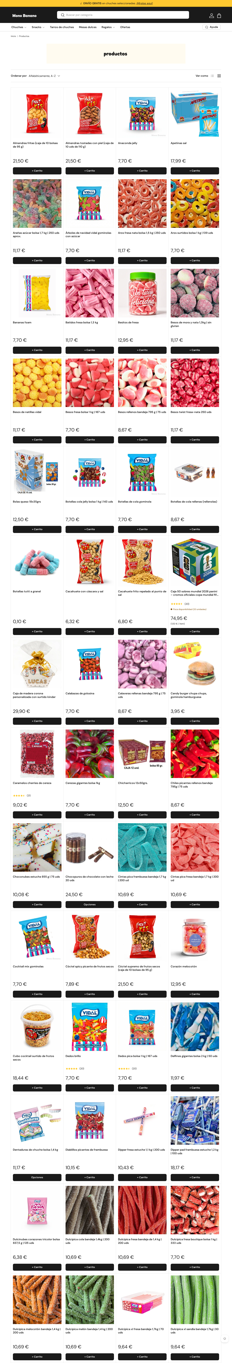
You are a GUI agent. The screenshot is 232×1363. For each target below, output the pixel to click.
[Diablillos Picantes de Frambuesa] (90, 1120)
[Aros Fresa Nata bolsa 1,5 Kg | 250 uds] (142, 203)
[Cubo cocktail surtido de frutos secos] (37, 1026)
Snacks (36, 27)
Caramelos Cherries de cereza (32, 783)
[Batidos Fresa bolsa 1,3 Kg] (90, 293)
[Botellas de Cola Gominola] (142, 472)
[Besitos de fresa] (142, 293)
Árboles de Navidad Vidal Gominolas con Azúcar (88, 234)
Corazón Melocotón (184, 966)
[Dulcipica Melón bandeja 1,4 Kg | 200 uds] (90, 1299)
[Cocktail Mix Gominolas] (37, 937)
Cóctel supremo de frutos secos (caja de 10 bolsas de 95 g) (139, 968)
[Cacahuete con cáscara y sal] (90, 562)
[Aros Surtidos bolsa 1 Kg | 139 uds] (195, 203)
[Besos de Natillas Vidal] (37, 383)
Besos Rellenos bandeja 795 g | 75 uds (142, 412)
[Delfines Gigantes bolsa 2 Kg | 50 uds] (195, 1026)
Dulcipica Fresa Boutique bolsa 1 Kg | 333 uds (194, 1241)
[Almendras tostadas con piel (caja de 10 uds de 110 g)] (90, 114)
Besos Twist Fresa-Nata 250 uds (191, 412)
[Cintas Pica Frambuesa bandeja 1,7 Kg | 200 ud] (142, 847)
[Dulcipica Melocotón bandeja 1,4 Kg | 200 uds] (37, 1299)
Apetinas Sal (178, 143)
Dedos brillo (73, 1056)
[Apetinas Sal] (195, 114)
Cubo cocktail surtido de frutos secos (33, 1057)
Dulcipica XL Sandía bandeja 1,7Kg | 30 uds (195, 1330)
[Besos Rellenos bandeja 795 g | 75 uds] (142, 383)
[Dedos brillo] (90, 1026)
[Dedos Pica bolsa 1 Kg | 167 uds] (142, 1026)
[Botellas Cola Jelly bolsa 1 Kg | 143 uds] (90, 472)
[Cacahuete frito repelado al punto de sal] (142, 562)
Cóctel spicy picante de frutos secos (90, 966)
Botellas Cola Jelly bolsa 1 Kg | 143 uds (89, 501)
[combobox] (123, 15)
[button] (219, 15)
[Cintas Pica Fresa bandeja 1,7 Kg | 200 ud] (195, 847)
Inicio (13, 36)
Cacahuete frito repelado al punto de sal (142, 593)
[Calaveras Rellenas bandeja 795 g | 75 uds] (142, 664)
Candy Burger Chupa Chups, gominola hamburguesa (189, 695)
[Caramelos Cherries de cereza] (37, 754)
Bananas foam (22, 322)
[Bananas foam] (37, 293)
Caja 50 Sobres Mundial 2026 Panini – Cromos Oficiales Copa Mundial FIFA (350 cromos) (194, 595)
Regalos (107, 27)
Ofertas (125, 27)
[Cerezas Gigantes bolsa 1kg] (90, 754)
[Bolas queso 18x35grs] (37, 472)
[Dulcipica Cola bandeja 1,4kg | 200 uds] (90, 1210)
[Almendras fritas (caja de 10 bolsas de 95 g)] (37, 114)
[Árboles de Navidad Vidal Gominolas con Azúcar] (90, 203)
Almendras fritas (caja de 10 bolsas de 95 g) (35, 144)
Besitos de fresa (128, 322)
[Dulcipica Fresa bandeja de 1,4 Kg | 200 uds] (142, 1210)
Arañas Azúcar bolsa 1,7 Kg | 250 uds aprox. (36, 234)
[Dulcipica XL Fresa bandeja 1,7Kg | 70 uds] (142, 1299)
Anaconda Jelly (127, 143)
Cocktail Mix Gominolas (28, 966)
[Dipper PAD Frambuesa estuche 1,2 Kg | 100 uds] (195, 1120)
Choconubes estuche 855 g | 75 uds (36, 876)
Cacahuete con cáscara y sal (84, 591)
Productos (24, 36)
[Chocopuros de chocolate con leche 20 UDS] (90, 847)
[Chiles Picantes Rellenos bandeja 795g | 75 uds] (195, 754)
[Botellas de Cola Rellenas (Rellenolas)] (195, 472)
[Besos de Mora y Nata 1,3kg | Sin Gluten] (195, 293)
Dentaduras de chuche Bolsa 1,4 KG (35, 1150)
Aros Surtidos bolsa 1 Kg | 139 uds (192, 233)
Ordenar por (19, 76)
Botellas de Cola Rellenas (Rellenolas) (194, 501)
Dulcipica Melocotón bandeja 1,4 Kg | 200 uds (36, 1330)
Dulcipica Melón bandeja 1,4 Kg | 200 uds (89, 1330)
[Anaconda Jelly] (142, 114)
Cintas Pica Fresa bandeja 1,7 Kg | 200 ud (195, 878)
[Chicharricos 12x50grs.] (142, 754)
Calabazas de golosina (80, 693)
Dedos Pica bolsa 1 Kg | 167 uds (137, 1056)
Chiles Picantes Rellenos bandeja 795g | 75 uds (192, 784)
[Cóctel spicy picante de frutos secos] (90, 937)
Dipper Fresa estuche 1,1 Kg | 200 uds (141, 1150)
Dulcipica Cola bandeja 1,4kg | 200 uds (88, 1241)
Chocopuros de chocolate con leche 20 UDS (89, 878)
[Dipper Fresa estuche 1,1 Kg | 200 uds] (142, 1120)
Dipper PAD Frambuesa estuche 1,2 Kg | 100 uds (194, 1151)
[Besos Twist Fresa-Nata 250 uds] (195, 383)
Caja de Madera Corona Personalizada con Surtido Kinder (34, 695)
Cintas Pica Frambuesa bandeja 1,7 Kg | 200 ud (142, 878)
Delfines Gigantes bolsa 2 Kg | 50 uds (194, 1056)
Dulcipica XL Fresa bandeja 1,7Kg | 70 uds (141, 1330)
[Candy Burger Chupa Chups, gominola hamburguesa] (195, 664)
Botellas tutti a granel (27, 591)
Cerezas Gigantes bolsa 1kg (83, 783)
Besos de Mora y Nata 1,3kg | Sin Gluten (191, 324)
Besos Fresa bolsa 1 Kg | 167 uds (85, 412)
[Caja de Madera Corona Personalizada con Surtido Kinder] (37, 664)
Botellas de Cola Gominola (134, 501)
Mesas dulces (87, 27)
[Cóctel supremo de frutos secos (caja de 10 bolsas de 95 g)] (142, 937)
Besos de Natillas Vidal (27, 412)
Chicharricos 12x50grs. (133, 783)
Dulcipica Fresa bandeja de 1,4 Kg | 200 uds (140, 1241)
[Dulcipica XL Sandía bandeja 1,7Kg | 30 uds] (195, 1299)
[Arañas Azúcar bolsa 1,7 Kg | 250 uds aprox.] (37, 203)
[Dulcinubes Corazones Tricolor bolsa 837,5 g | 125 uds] (37, 1210)
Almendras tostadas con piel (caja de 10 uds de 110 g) (90, 144)
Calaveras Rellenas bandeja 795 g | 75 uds (142, 695)
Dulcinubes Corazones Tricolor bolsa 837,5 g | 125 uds (36, 1241)
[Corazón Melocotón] (195, 937)
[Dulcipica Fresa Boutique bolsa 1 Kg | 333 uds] (195, 1210)
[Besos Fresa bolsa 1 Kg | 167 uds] (90, 383)
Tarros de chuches (62, 27)
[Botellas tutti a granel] (37, 562)
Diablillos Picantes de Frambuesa (87, 1150)
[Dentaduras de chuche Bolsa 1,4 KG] (37, 1120)
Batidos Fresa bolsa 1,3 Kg (82, 322)
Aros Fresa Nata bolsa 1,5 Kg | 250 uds (142, 233)
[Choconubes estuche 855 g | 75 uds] (37, 847)
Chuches (17, 27)
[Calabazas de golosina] (90, 664)
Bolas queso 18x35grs (27, 501)
